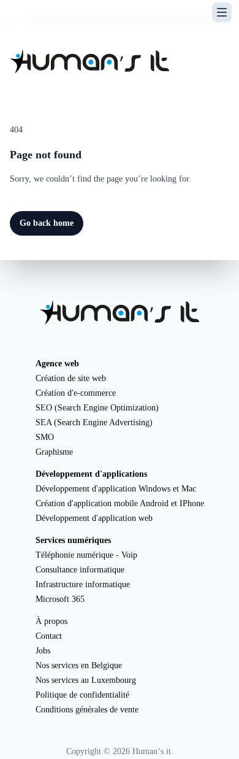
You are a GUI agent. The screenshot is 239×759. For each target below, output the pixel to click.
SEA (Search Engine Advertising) (94, 422)
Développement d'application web (94, 518)
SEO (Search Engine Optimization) (97, 407)
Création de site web (71, 378)
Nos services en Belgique (79, 665)
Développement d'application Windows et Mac (116, 488)
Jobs (43, 650)
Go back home (47, 223)
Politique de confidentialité (82, 694)
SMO (45, 437)
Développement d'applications (91, 474)
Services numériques (73, 540)
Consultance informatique (80, 569)
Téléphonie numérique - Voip (86, 555)
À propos (51, 621)
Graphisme (54, 452)
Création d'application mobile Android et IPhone (120, 503)
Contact (49, 636)
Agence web (57, 363)
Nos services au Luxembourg (86, 680)
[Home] (89, 61)
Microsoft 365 (60, 599)
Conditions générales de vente (87, 709)
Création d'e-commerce (76, 393)
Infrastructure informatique (83, 584)
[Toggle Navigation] (222, 12)
